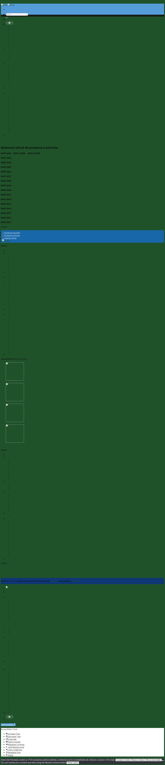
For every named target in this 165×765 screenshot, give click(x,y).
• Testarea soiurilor (11, 232)
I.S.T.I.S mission (17, 27)
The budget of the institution (24, 107)
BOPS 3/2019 (34, 185)
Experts (14, 35)
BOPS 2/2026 (49, 153)
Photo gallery (17, 43)
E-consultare (16, 82)
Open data (15, 126)
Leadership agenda (19, 66)
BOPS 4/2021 (19, 176)
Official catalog (17, 58)
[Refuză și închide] (163, 760)
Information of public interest (24, 97)
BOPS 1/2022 (64, 171)
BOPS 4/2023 (19, 167)
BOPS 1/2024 (64, 162)
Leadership (16, 32)
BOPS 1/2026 (64, 153)
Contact (11, 135)
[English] (10, 23)
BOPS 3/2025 (34, 158)
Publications (16, 123)
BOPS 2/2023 (49, 167)
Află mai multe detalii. (153, 760)
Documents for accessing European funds (30, 89)
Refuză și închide (137, 760)
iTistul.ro (54, 581)
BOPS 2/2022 (49, 171)
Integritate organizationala (23, 79)
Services (14, 40)
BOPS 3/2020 (34, 181)
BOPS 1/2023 (64, 167)
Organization (17, 68)
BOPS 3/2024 (34, 162)
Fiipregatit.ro (16, 131)
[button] (8, 724)
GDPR (13, 46)
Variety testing (17, 53)
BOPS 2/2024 (49, 162)
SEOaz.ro (75, 581)
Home (8, 250)
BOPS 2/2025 (49, 158)
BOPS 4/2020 (19, 181)
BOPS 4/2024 (19, 162)
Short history (17, 30)
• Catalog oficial (9, 238)
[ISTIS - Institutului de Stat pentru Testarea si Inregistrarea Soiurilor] (7, 5)
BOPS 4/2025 (19, 158)
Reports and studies (20, 38)
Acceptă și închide (122, 760)
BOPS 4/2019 (19, 185)
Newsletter (16, 105)
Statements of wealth (20, 115)
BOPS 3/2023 (34, 167)
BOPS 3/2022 (34, 171)
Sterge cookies (73, 763)
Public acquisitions (19, 113)
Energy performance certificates (25, 74)
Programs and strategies (22, 71)
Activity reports (17, 121)
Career (14, 99)
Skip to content (8, 2)
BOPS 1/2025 (64, 158)
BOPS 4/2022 (19, 171)
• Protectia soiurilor (11, 235)
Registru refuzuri (18, 76)
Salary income (17, 118)
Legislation (16, 102)
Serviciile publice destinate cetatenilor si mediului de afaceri (37, 110)
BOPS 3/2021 (34, 176)
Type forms (16, 129)
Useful (10, 50)
